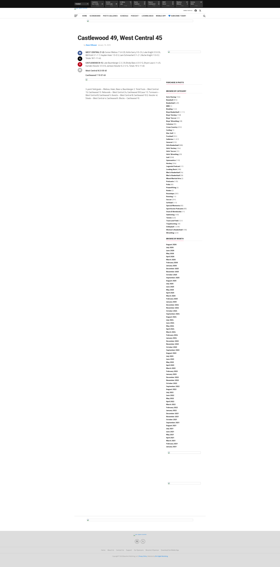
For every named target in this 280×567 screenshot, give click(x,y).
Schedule (124, 15)
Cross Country (171, 127)
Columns (169, 124)
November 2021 (172, 416)
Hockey (169, 163)
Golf (168, 157)
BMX (168, 106)
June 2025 (170, 286)
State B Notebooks (173, 211)
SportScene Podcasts (174, 208)
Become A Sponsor (152, 550)
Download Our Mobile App (170, 550)
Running (169, 196)
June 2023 (170, 359)
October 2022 (171, 383)
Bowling (169, 109)
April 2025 (170, 292)
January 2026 (171, 265)
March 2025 (171, 295)
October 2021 (171, 419)
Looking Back (147, 15)
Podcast (134, 15)
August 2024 (171, 317)
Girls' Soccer (171, 151)
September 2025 (172, 277)
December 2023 (172, 341)
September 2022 (172, 386)
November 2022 (172, 380)
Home (84, 15)
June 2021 (170, 431)
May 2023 (170, 362)
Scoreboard (95, 15)
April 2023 (170, 365)
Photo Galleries (110, 15)
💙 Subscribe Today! (177, 15)
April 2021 (170, 437)
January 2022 (171, 410)
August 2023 (171, 353)
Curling (169, 130)
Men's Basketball (173, 172)
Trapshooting (171, 223)
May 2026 (170, 253)
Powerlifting (171, 187)
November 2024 (172, 307)
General (169, 142)
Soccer (169, 199)
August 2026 (171, 244)
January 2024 (171, 338)
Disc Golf (169, 133)
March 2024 (171, 332)
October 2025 (171, 274)
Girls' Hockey (171, 148)
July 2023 (169, 356)
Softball (169, 202)
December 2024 (172, 305)
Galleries (169, 139)
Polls (168, 184)
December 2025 (172, 268)
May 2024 (170, 326)
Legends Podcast (173, 166)
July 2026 (169, 247)
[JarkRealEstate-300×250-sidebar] (184, 453)
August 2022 (171, 389)
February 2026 (172, 262)
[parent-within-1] (184, 483)
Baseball (169, 100)
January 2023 (171, 374)
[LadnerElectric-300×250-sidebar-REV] (184, 52)
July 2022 (169, 392)
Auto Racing (171, 97)
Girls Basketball (172, 145)
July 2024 (169, 320)
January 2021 (171, 446)
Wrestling (170, 232)
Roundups (170, 193)
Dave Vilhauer (91, 45)
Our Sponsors (139, 550)
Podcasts (170, 181)
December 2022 (172, 377)
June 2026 (170, 250)
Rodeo (168, 190)
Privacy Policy (143, 556)
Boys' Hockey (171, 115)
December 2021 (172, 413)
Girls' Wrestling (172, 154)
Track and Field (172, 220)
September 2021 (172, 422)
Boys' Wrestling (172, 121)
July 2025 (169, 283)
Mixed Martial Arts (173, 178)
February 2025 (172, 298)
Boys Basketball (172, 112)
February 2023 (172, 371)
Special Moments (173, 205)
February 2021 (172, 443)
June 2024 (170, 323)
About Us (111, 550)
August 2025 (171, 280)
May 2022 (170, 398)
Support (129, 550)
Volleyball (170, 226)
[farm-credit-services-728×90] (123, 80)
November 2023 (172, 344)
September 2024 (172, 313)
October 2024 (171, 311)
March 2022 (171, 404)
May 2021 (170, 434)
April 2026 (170, 256)
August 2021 (171, 425)
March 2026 (171, 259)
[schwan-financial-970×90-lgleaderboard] (140, 21)
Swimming (170, 214)
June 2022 (170, 395)
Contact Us (120, 550)
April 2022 (170, 401)
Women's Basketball (174, 229)
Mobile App (161, 15)
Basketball (170, 103)
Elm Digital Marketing (161, 556)
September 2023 (172, 350)
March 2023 (171, 368)
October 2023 (171, 347)
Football (169, 136)
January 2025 (171, 301)
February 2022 (172, 407)
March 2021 (171, 440)
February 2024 (172, 335)
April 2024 (170, 329)
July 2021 (169, 428)
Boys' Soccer (171, 118)
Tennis (169, 217)
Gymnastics (171, 160)
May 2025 (170, 289)
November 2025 (172, 271)
